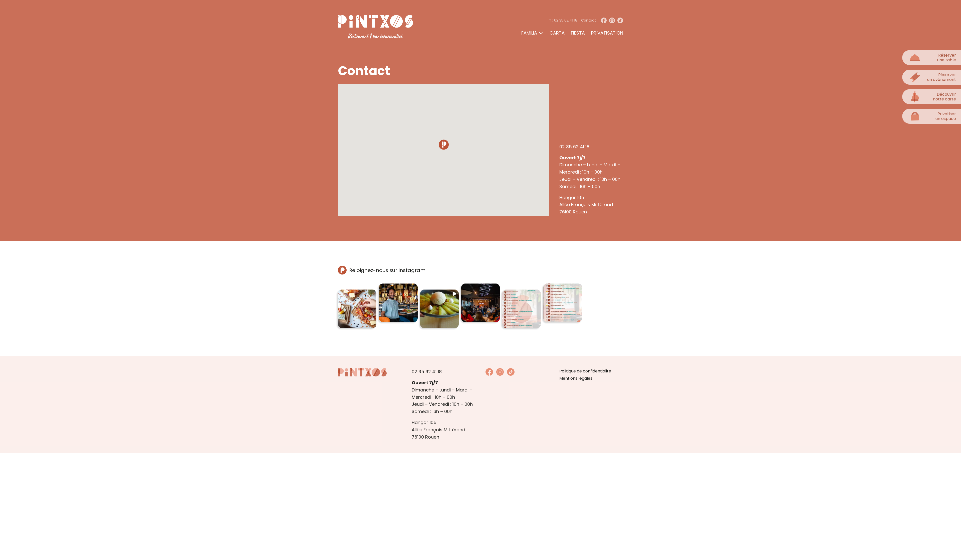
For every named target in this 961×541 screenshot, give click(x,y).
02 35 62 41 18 (574, 147)
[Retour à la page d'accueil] (362, 372)
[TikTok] (620, 20)
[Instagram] (612, 20)
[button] (357, 309)
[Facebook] (604, 20)
